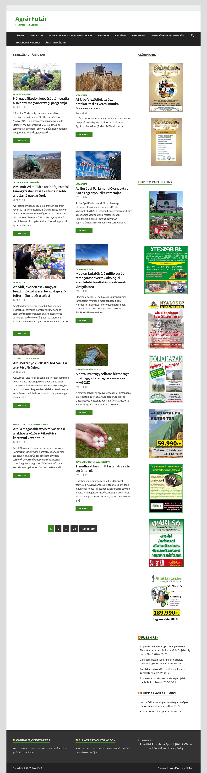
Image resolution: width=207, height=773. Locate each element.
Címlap (20, 35)
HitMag (190, 768)
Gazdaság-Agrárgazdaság (167, 35)
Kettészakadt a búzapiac (153, 711)
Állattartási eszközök (96, 740)
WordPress (175, 768)
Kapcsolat (138, 35)
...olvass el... (20, 140)
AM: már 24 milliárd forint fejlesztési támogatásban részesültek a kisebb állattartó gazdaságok (41, 191)
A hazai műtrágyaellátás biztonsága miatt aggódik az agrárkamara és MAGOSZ (102, 378)
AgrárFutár (31, 19)
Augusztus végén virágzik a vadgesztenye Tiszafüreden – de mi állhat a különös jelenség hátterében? (165, 650)
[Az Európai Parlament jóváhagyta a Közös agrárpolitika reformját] (104, 165)
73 (74, 528)
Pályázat (103, 35)
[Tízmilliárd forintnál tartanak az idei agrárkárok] (104, 441)
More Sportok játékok (171, 744)
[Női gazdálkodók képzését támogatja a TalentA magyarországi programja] (41, 76)
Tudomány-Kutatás (28, 42)
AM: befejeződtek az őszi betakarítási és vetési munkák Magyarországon (98, 103)
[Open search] (192, 35)
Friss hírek (149, 637)
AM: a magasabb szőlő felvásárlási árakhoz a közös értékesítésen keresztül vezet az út (39, 433)
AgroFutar (37, 35)
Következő (88, 528)
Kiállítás (120, 35)
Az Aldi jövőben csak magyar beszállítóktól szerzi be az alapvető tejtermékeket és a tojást (39, 291)
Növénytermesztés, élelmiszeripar (71, 35)
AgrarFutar (19, 94)
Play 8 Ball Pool (146, 740)
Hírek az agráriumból (159, 693)
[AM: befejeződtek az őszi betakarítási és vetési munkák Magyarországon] (104, 77)
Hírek (29, 94)
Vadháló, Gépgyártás (33, 740)
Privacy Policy (175, 748)
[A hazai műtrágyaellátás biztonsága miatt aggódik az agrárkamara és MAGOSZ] (104, 355)
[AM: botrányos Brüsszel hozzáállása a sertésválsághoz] (41, 349)
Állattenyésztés (56, 42)
